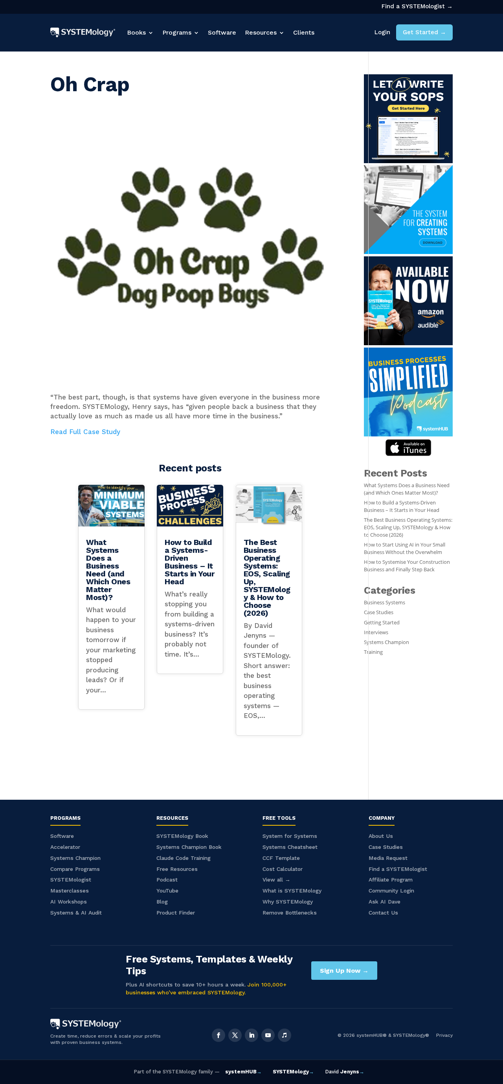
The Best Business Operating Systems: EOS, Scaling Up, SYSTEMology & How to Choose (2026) (267, 577)
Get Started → (424, 32)
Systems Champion (386, 642)
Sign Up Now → (344, 970)
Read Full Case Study (85, 432)
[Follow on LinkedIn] (251, 1035)
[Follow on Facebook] (218, 1035)
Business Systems (384, 602)
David (344, 1072)
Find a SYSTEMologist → (417, 6)
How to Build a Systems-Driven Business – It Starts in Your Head (189, 561)
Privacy (444, 1035)
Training (373, 652)
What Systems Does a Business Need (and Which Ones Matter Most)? (108, 569)
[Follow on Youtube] (268, 1035)
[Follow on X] (235, 1035)
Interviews (376, 632)
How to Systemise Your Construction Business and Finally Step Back (407, 566)
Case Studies (378, 612)
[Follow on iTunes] (284, 1035)
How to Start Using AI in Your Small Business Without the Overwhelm (404, 548)
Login (382, 32)
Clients (303, 32)
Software (222, 32)
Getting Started (382, 622)
